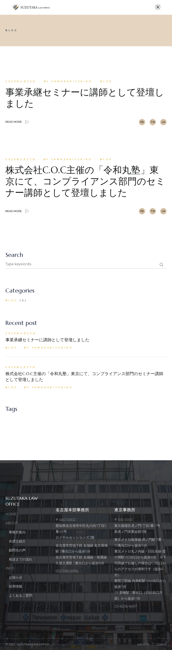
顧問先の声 (17, 550)
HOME (11, 514)
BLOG (106, 81)
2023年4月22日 (20, 81)
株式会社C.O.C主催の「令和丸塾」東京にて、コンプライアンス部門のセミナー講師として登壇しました (85, 181)
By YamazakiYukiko (68, 81)
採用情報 (15, 586)
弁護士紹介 (17, 541)
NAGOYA (143, 644)
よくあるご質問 (20, 595)
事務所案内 (17, 532)
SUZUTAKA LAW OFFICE (32, 644)
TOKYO (161, 644)
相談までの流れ (20, 559)
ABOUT (11, 523)
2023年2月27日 (20, 159)
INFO (9, 568)
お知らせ (15, 577)
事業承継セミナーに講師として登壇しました (84, 97)
